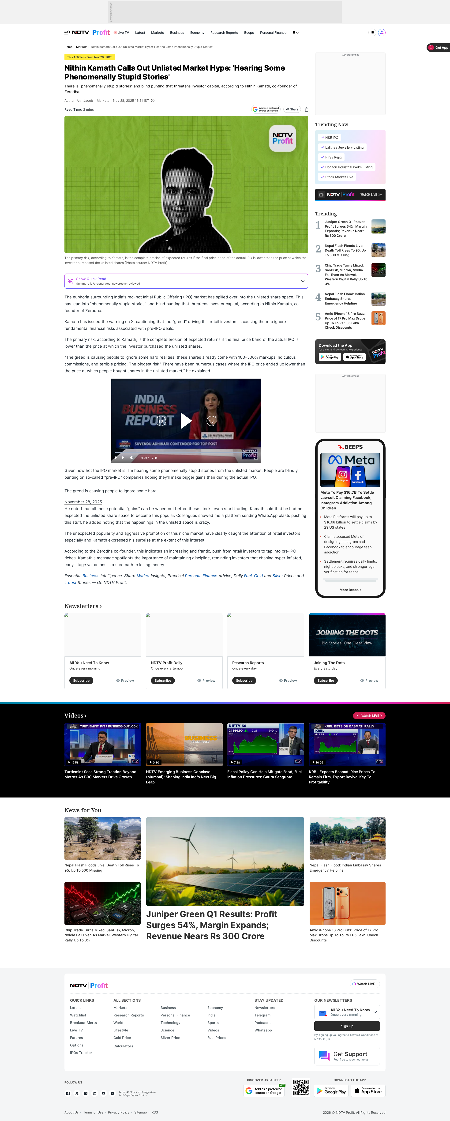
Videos (213, 1030)
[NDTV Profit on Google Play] (331, 1090)
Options (76, 1045)
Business (177, 32)
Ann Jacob (85, 100)
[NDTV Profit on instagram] (85, 1093)
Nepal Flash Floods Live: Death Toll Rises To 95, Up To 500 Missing (101, 868)
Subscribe (81, 680)
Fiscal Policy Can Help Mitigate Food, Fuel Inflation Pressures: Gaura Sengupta (264, 774)
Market (143, 575)
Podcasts (262, 1022)
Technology (170, 1022)
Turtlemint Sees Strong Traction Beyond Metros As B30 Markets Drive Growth (100, 774)
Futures (76, 1037)
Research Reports (224, 32)
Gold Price (122, 1037)
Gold (258, 575)
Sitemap (140, 1112)
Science (167, 1030)
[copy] (306, 109)
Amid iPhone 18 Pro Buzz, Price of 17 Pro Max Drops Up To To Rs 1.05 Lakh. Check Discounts (344, 935)
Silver (278, 575)
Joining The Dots (329, 662)
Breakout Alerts (83, 1022)
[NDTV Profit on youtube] (103, 1093)
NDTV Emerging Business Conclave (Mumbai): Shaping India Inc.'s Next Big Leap (181, 776)
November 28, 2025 (83, 502)
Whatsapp (263, 1030)
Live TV (123, 32)
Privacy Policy (119, 1112)
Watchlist (78, 1015)
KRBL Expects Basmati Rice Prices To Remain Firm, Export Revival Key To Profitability (342, 776)
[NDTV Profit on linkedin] (94, 1093)
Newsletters (265, 1007)
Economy (197, 32)
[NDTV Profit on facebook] (67, 1093)
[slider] (186, 452)
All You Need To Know (89, 662)
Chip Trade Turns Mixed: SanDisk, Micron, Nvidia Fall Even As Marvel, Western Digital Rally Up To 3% (101, 935)
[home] (91, 30)
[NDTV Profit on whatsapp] (112, 1093)
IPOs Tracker (81, 1052)
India (211, 1015)
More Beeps (349, 590)
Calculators (123, 1046)
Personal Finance (273, 32)
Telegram (262, 1015)
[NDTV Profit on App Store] (368, 1090)
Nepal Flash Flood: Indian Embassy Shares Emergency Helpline (345, 868)
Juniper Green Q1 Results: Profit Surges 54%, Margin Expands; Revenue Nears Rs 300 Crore (212, 925)
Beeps (249, 32)
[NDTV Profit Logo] (89, 984)
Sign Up (347, 1026)
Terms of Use (93, 1112)
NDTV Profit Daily (166, 662)
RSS (155, 1112)
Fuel (248, 575)
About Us (71, 1112)
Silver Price (170, 1037)
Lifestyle (120, 1030)
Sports (213, 1022)
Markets (157, 32)
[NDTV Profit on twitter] (76, 1093)
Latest (140, 32)
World (118, 1022)
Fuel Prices (216, 1037)
